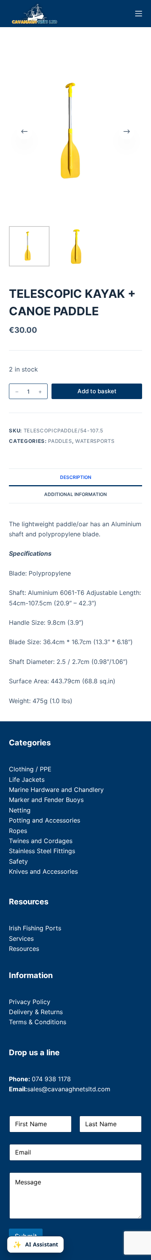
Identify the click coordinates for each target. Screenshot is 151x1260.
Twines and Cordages (40, 841)
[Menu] (138, 13)
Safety (18, 861)
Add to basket (97, 391)
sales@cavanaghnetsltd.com (68, 1089)
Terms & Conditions (37, 1022)
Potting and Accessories (44, 820)
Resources (24, 948)
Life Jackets (27, 779)
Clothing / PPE (30, 769)
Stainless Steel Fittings (42, 851)
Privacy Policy (29, 1002)
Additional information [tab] (75, 494)
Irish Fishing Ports (35, 928)
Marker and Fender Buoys (46, 800)
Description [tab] (75, 477)
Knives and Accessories (43, 871)
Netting (20, 810)
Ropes (18, 831)
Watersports (94, 441)
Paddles (60, 441)
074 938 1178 (51, 1079)
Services (21, 938)
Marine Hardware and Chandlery (56, 789)
